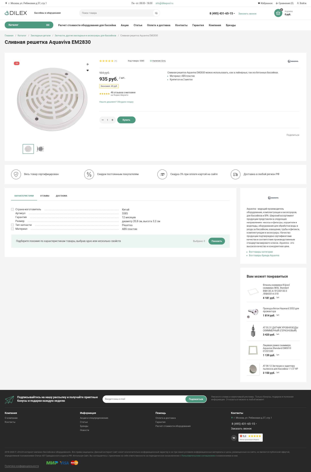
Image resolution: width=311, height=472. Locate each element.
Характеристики (24, 196)
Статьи (138, 25)
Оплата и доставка (158, 25)
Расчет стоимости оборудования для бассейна (87, 25)
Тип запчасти (23, 225)
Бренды (231, 25)
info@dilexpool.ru (164, 3)
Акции (125, 25)
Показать (217, 241)
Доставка (61, 196)
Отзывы (44, 196)
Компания (215, 25)
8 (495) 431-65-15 (221, 13)
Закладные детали (41, 35)
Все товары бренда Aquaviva (264, 255)
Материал (21, 228)
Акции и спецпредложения (94, 418)
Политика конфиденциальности (22, 466)
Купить (126, 120)
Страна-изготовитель (28, 209)
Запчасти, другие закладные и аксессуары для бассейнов (85, 35)
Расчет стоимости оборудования (173, 426)
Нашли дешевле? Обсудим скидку (116, 102)
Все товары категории (261, 252)
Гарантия (198, 25)
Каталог (22, 35)
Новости (84, 430)
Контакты (181, 25)
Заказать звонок (247, 13)
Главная (9, 35)
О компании (11, 418)
